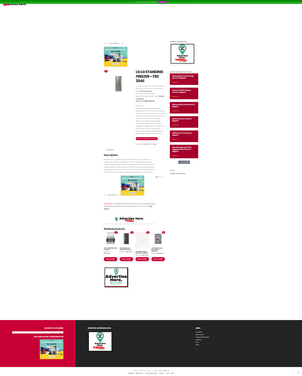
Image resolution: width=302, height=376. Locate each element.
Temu (154, 144)
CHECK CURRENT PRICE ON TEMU (146, 138)
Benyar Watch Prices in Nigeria (182, 120)
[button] (184, 162)
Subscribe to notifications (177, 173)
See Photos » (175, 82)
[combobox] (37, 332)
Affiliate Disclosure (202, 337)
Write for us (200, 334)
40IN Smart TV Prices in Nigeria (182, 134)
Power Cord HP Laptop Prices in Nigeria (181, 91)
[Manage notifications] (298, 372)
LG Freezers (146, 144)
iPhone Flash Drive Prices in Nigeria (183, 105)
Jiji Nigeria (166, 370)
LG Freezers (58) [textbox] (56, 333)
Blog (197, 342)
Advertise (199, 332)
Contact (199, 340)
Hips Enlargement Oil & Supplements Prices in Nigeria (182, 149)
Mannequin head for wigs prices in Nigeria (183, 77)
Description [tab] (110, 149)
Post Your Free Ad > (146, 91)
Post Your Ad (162, 2)
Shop (197, 345)
